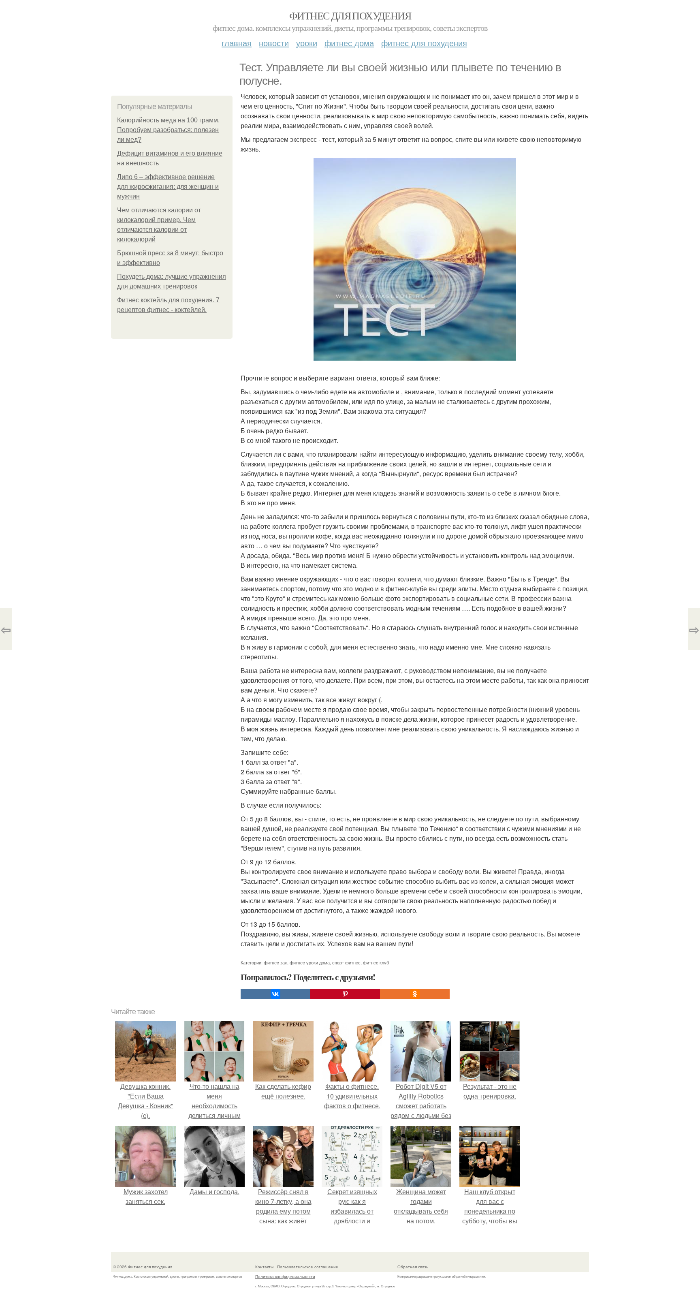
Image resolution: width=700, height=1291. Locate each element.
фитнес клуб (376, 962)
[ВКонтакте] (275, 994)
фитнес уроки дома (310, 962)
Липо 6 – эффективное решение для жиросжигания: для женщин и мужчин (168, 186)
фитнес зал (275, 962)
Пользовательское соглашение (307, 1267)
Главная (237, 43)
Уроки (306, 43)
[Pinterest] (345, 994)
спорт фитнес (346, 962)
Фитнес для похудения (350, 15)
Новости (274, 43)
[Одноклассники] (415, 994)
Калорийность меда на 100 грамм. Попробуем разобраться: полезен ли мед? (168, 130)
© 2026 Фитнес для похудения (142, 1267)
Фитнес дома (349, 43)
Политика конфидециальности (285, 1276)
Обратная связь (412, 1267)
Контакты (264, 1267)
